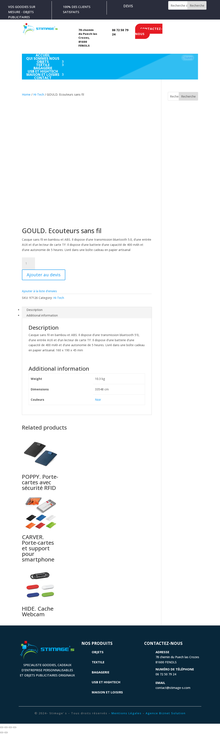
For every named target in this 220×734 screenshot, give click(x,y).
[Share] (6, 727)
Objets (98, 652)
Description (34, 310)
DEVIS (128, 6)
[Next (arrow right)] (6, 732)
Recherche (197, 5)
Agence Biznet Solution (166, 713)
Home (26, 94)
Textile (98, 662)
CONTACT (43, 77)
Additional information (42, 315)
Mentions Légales (127, 713)
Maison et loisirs (107, 692)
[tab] (87, 310)
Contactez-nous (148, 31)
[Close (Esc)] (1, 727)
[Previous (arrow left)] (1, 732)
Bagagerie (100, 672)
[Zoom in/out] (14, 727)
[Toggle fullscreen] (10, 727)
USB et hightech (106, 682)
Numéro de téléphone (175, 669)
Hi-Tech (38, 94)
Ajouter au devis (44, 275)
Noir (98, 400)
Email (160, 682)
